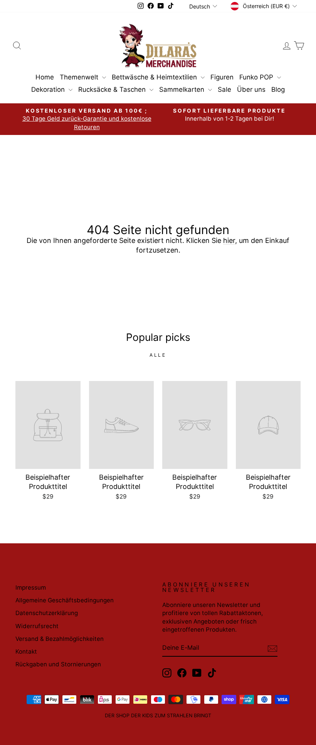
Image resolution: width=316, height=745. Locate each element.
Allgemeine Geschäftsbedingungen (64, 600)
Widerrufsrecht (37, 626)
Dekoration (49, 89)
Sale (224, 89)
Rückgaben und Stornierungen (58, 664)
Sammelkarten (182, 89)
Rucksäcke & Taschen (113, 89)
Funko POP (257, 77)
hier (229, 240)
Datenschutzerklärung (46, 613)
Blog (278, 89)
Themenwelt (80, 77)
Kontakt (26, 651)
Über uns (251, 89)
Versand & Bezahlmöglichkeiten (59, 638)
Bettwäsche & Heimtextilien (155, 77)
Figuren (222, 77)
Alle (158, 355)
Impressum (30, 587)
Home (44, 77)
